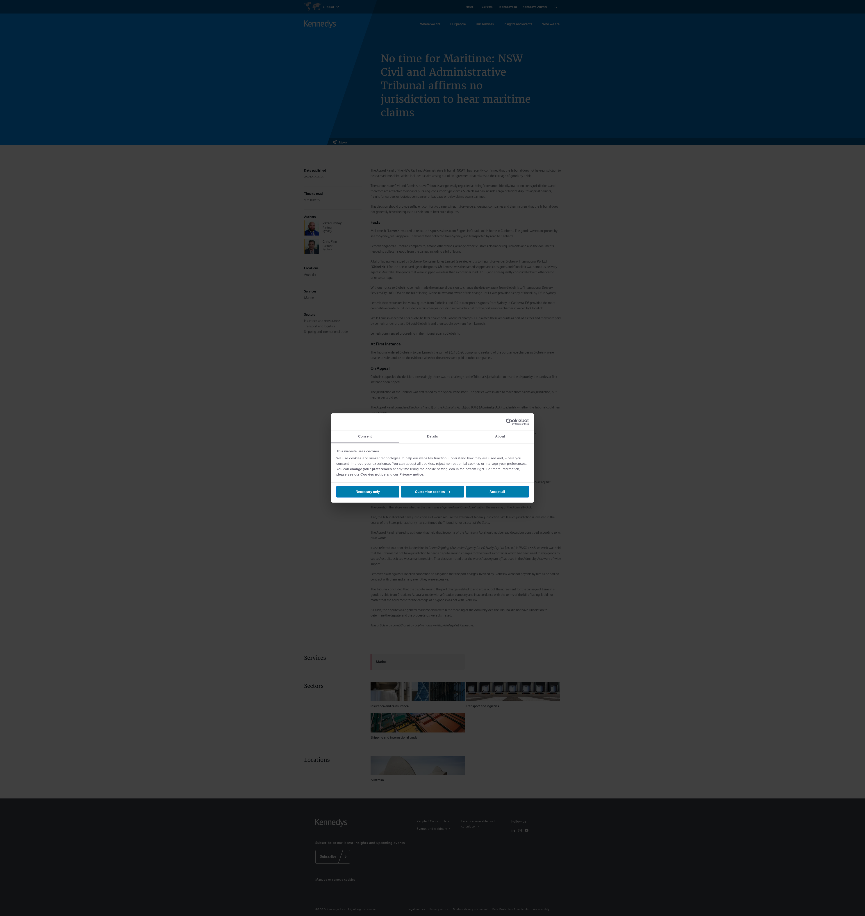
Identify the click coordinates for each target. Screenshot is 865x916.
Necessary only (368, 492)
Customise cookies (430, 492)
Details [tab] (432, 436)
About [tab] (500, 436)
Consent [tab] (365, 436)
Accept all (497, 492)
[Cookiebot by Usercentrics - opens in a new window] (509, 421)
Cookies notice (372, 474)
